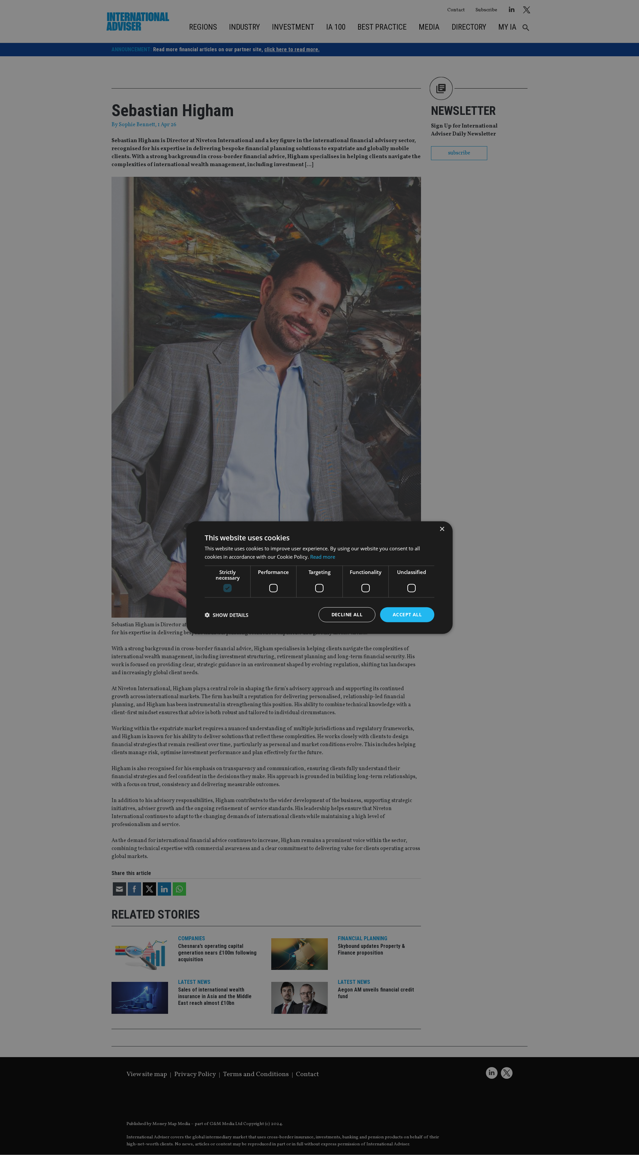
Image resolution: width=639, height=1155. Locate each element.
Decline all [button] (346, 614)
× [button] (441, 528)
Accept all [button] (407, 614)
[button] (226, 615)
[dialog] (319, 577)
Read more (322, 556)
